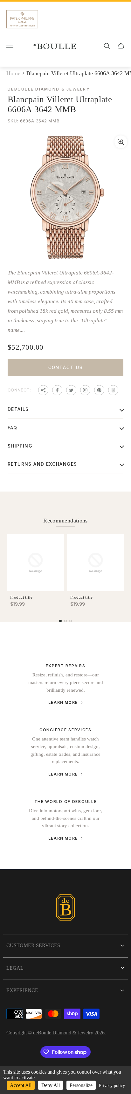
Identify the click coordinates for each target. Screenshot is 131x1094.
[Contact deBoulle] (113, 390)
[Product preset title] (35, 562)
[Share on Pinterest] (99, 390)
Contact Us (65, 367)
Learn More (63, 702)
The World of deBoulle (65, 801)
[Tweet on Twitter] (71, 390)
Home (13, 73)
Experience (22, 990)
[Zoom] (120, 141)
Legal (15, 968)
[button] (60, 621)
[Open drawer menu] (10, 46)
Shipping (20, 446)
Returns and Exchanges (42, 464)
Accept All (20, 1085)
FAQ (12, 427)
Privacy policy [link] (112, 1085)
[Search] (107, 46)
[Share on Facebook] (57, 390)
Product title (21, 597)
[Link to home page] (65, 908)
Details (18, 409)
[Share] (43, 390)
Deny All (50, 1085)
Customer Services (33, 945)
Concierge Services (65, 729)
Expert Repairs (66, 665)
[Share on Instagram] (85, 390)
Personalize (81, 1085)
